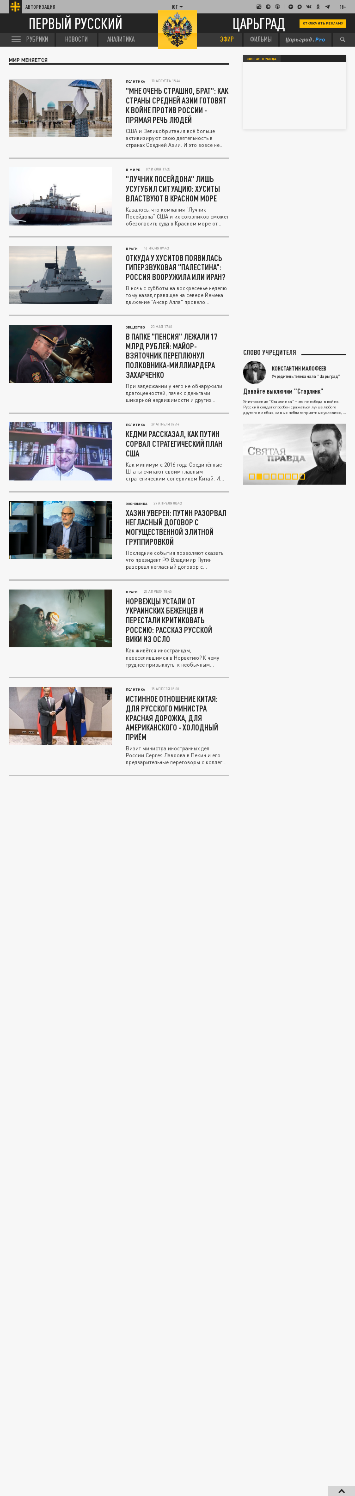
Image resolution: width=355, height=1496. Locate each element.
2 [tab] (262, 477)
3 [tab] (269, 477)
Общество (135, 327)
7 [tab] (298, 477)
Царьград (259, 23)
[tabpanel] (295, 454)
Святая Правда (261, 58)
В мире (133, 169)
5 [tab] (283, 477)
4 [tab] (276, 477)
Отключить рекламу (323, 23)
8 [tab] (305, 477)
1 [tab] (255, 477)
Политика (135, 81)
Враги (132, 248)
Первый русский (75, 23)
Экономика (136, 503)
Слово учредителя (269, 352)
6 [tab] (291, 477)
